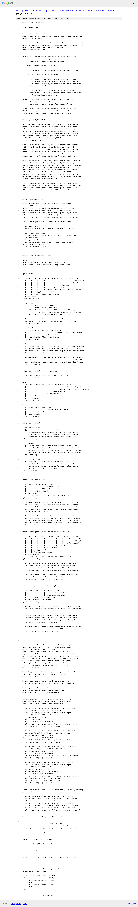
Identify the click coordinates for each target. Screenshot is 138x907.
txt (129, 904)
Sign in (133, 3)
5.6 (61, 10)
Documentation (103, 10)
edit (66, 19)
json (134, 904)
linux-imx (68, 10)
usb (114, 10)
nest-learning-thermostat (46, 10)
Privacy (18, 904)
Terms (25, 904)
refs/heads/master (83, 10)
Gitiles (13, 904)
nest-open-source (24, 10)
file (60, 19)
